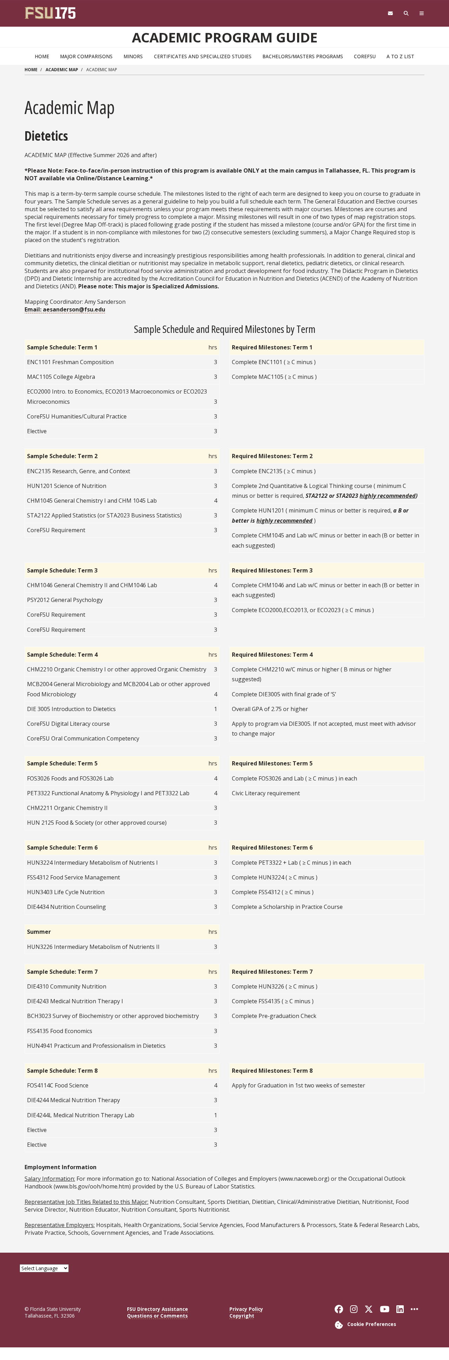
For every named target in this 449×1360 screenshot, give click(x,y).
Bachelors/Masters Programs (302, 56)
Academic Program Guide (224, 37)
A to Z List (400, 56)
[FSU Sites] (422, 13)
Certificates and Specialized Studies (203, 56)
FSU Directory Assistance (157, 1309)
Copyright (241, 1315)
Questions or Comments (157, 1315)
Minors (133, 56)
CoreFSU (365, 56)
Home (42, 56)
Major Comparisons (86, 56)
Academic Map (62, 70)
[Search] (406, 13)
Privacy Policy (246, 1309)
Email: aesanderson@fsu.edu (65, 309)
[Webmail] (390, 13)
